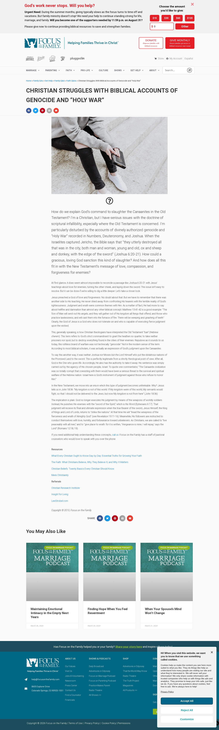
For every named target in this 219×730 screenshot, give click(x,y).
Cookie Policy (108, 723)
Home (28, 80)
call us (115, 434)
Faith (69, 70)
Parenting (51, 70)
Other (184, 26)
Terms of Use (75, 723)
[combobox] (174, 70)
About (152, 70)
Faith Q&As (71, 80)
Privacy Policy (91, 723)
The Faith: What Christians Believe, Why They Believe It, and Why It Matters (89, 462)
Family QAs (38, 80)
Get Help (49, 80)
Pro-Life (85, 70)
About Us (70, 658)
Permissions (124, 723)
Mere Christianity (60, 475)
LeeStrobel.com (59, 500)
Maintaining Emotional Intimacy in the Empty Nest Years (50, 613)
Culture (103, 70)
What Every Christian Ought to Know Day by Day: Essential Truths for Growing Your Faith (96, 455)
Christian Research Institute (65, 488)
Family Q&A (60, 80)
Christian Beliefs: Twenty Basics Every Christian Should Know (82, 468)
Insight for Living (59, 494)
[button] (28, 110)
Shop (126, 658)
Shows (118, 70)
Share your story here (128, 646)
